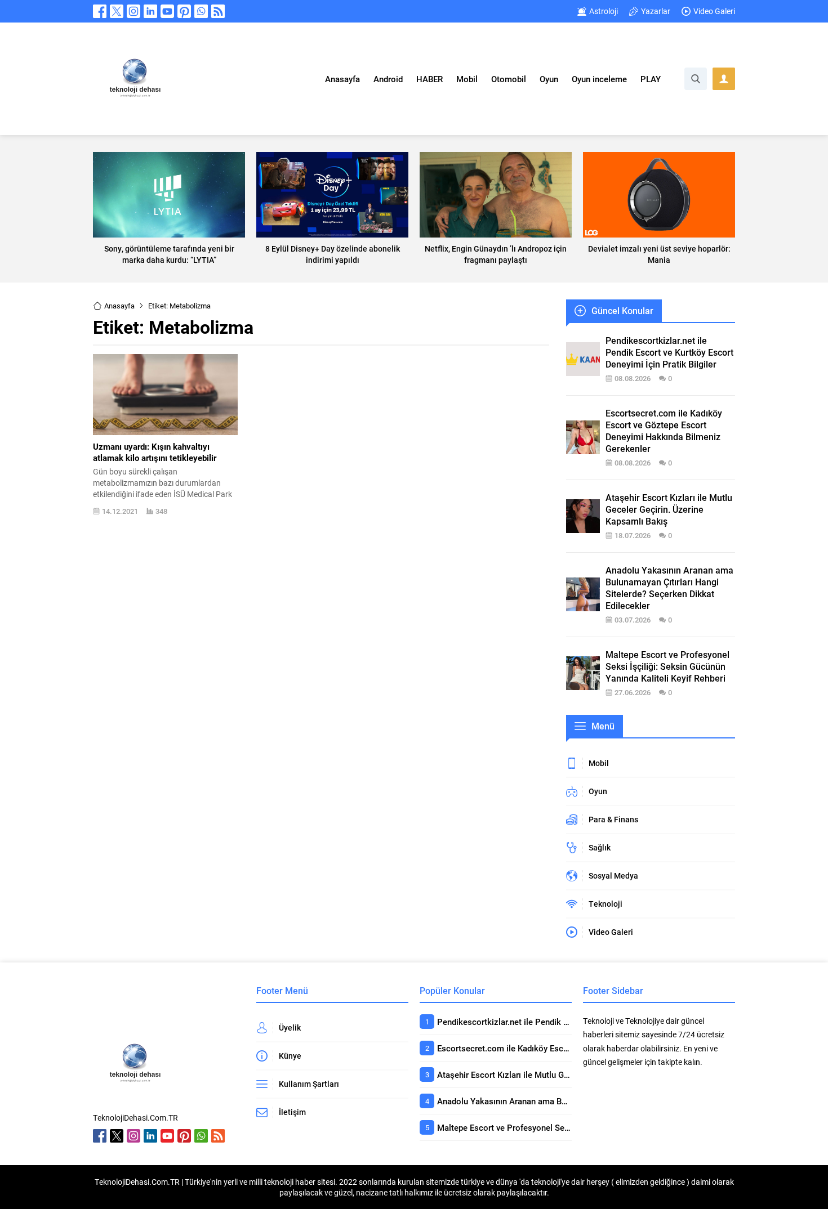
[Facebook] (99, 11)
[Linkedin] (150, 11)
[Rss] (218, 11)
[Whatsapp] (201, 11)
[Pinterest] (184, 11)
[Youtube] (167, 11)
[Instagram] (133, 11)
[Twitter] (116, 11)
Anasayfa (119, 306)
